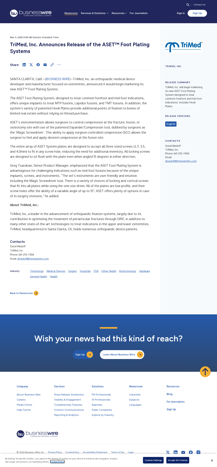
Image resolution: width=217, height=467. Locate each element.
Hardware (144, 271)
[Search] (187, 4)
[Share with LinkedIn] (24, 64)
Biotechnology (127, 271)
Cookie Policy (57, 461)
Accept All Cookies (177, 460)
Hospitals (85, 271)
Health (54, 276)
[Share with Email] (45, 64)
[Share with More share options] (59, 64)
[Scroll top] (205, 371)
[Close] (212, 460)
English (170, 124)
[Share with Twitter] (31, 64)
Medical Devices (56, 271)
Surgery (72, 271)
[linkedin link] (175, 452)
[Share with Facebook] (38, 64)
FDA (96, 271)
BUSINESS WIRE (58, 79)
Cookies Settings (153, 460)
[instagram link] (198, 452)
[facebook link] (191, 452)
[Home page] (30, 13)
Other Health (108, 271)
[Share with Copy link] (52, 64)
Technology (37, 271)
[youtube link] (183, 452)
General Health (38, 276)
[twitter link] (168, 452)
